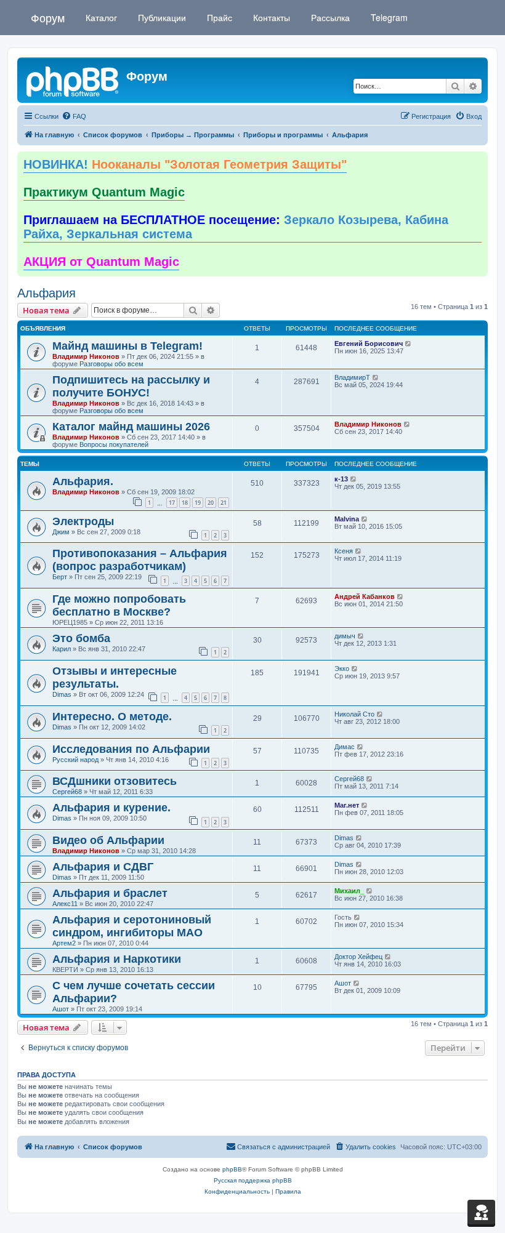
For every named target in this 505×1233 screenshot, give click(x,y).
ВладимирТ (352, 377)
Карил (61, 649)
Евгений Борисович (368, 343)
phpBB (232, 1169)
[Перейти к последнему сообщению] (409, 343)
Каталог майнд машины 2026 (131, 426)
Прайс (218, 17)
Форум (48, 17)
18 (185, 503)
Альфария (46, 293)
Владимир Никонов (85, 356)
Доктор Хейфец (358, 956)
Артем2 (64, 943)
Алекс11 (65, 903)
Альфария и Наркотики (116, 959)
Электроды (83, 521)
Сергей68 (67, 791)
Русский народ (75, 759)
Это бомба (81, 638)
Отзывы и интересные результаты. (114, 677)
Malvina (346, 519)
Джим (61, 532)
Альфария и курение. (111, 807)
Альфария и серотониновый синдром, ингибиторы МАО (131, 926)
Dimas (61, 694)
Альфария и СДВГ (102, 867)
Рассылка (329, 17)
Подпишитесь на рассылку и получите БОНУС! (131, 386)
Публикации (160, 17)
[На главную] (73, 80)
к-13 (341, 479)
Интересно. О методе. (112, 716)
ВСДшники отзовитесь (114, 781)
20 (211, 503)
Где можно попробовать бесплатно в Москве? (119, 605)
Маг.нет (346, 805)
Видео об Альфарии (108, 840)
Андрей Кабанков (364, 596)
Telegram (388, 17)
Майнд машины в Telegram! (127, 346)
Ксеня (343, 551)
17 (172, 503)
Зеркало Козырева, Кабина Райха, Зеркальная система (235, 227)
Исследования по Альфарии (131, 749)
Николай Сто (354, 714)
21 (223, 503)
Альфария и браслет (110, 893)
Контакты (270, 17)
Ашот (60, 1009)
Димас (344, 746)
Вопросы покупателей (113, 444)
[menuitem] (74, 116)
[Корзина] (481, 1212)
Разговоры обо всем (111, 363)
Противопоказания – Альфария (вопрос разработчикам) (139, 559)
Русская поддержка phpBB (253, 1180)
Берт (59, 576)
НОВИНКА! (185, 164)
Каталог (100, 17)
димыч (344, 636)
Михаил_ (349, 890)
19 (198, 503)
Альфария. (82, 481)
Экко (341, 668)
